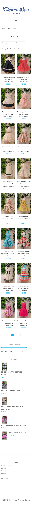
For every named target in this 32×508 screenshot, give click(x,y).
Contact (3, 476)
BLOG (3, 481)
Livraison (3, 473)
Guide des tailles (6, 471)
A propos (3, 468)
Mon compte (4, 478)
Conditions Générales (7, 466)
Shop (9, 28)
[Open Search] (30, 3)
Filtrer (22, 351)
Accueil (4, 28)
